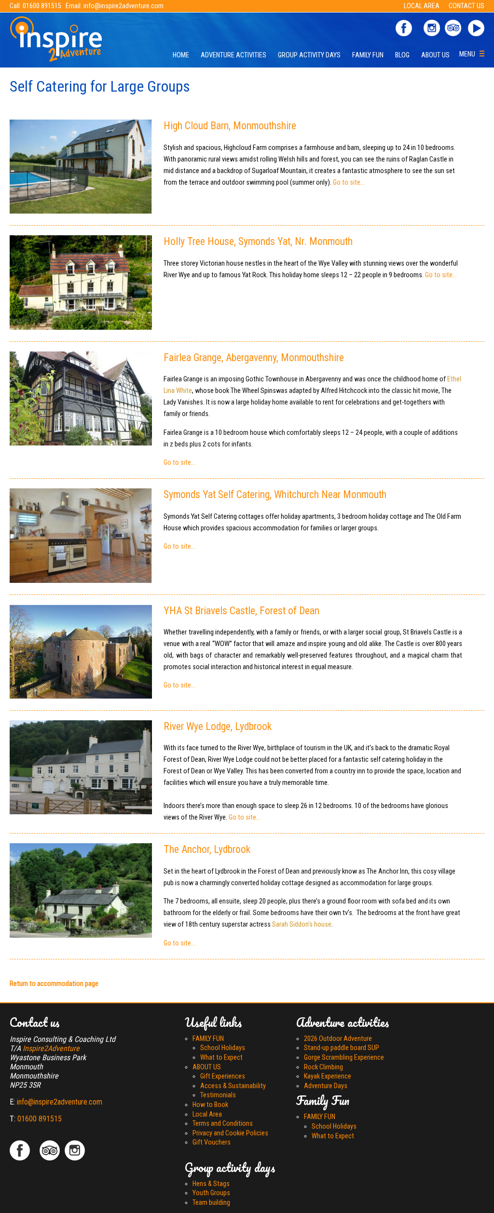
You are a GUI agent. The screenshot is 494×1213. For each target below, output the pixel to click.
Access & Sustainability (233, 1086)
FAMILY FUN (368, 55)
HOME (181, 55)
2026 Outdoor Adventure (338, 1039)
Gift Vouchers (211, 1142)
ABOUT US (435, 55)
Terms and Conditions (222, 1123)
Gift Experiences (222, 1076)
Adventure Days (325, 1086)
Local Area (207, 1114)
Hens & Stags (211, 1184)
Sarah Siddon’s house (301, 924)
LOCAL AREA (422, 6)
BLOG (402, 55)
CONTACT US (466, 6)
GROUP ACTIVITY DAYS (309, 55)
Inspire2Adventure (51, 1048)
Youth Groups (211, 1193)
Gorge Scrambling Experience (344, 1057)
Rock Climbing (323, 1067)
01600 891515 (42, 6)
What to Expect (221, 1057)
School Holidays (222, 1048)
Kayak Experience (327, 1076)
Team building (211, 1203)
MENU (469, 54)
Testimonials (218, 1095)
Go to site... (349, 182)
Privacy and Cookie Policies (230, 1133)
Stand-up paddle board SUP (341, 1048)
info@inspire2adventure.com (123, 6)
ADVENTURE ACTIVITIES (233, 55)
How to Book (210, 1105)
